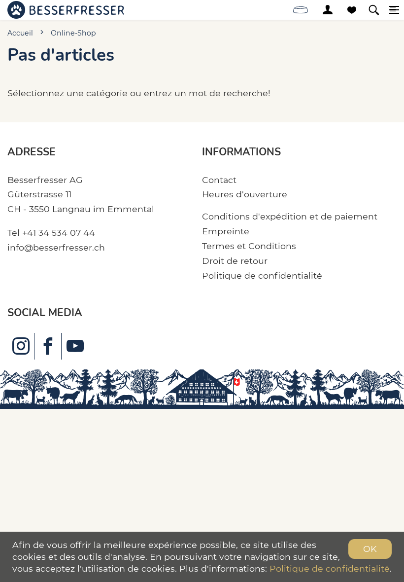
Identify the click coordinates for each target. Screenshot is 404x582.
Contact (219, 180)
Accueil (20, 33)
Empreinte (225, 231)
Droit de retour (235, 260)
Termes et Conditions (249, 246)
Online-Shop (73, 33)
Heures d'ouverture (244, 194)
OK (370, 549)
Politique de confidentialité (262, 275)
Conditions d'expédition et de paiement (289, 216)
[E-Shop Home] (65, 10)
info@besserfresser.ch (56, 247)
